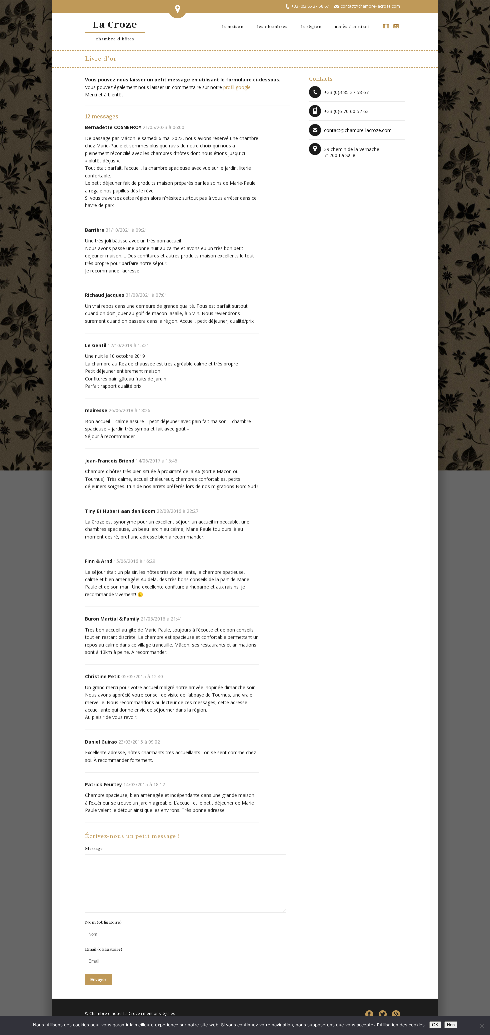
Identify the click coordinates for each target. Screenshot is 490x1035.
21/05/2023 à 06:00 (163, 127)
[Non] (481, 1025)
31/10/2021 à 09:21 (126, 230)
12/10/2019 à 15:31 (128, 345)
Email (103, 949)
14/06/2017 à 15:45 (156, 460)
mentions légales (159, 1013)
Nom (103, 922)
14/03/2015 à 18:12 (144, 784)
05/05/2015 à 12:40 (142, 676)
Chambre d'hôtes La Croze (114, 1013)
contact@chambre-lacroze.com (370, 6)
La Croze (115, 29)
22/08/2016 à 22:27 (177, 511)
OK (435, 1024)
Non (451, 1024)
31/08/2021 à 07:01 (146, 295)
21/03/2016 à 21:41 (161, 619)
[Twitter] (383, 1014)
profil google (237, 87)
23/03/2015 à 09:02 (139, 742)
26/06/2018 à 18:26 (129, 410)
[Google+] (396, 1014)
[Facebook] (369, 1014)
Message (94, 848)
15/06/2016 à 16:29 (134, 561)
